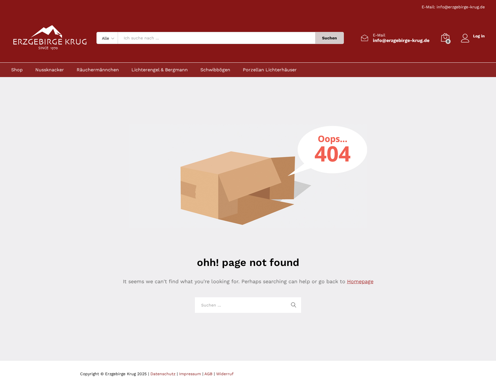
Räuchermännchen (98, 70)
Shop (17, 70)
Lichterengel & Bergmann (159, 70)
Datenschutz (162, 373)
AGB (208, 373)
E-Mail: (429, 7)
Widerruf (225, 373)
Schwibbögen (215, 70)
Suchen (329, 38)
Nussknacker (49, 70)
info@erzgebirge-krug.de (461, 7)
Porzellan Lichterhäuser (270, 70)
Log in (479, 36)
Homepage (360, 281)
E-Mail (379, 35)
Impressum (190, 373)
